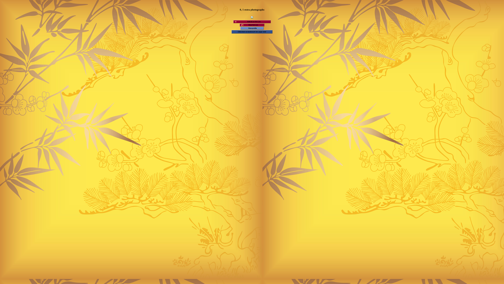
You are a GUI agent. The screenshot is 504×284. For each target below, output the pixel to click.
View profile (252, 28)
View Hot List (253, 25)
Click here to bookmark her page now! (252, 32)
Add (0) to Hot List (254, 22)
